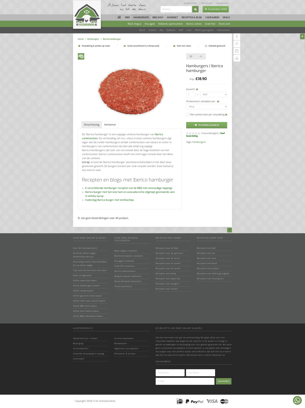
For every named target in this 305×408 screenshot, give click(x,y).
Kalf (181, 30)
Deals (226, 17)
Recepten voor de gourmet (169, 253)
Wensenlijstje (222, 3)
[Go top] (229, 230)
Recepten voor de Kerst (168, 258)
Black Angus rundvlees (125, 251)
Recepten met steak (166, 273)
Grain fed (210, 23)
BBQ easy (157, 17)
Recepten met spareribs (168, 278)
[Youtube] (237, 58)
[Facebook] (237, 36)
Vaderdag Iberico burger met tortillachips (109, 200)
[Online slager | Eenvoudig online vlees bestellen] (119, 17)
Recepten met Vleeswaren (210, 278)
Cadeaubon (212, 17)
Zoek (195, 9)
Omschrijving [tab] (91, 124)
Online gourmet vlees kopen (87, 296)
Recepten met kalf (206, 248)
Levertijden (79, 358)
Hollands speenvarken (170, 23)
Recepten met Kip (206, 253)
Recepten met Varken (208, 268)
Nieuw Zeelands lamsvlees (127, 281)
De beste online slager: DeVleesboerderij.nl (85, 255)
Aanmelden (224, 381)
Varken (152, 30)
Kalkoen (171, 30)
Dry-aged (150, 23)
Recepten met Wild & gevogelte (213, 273)
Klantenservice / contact (85, 338)
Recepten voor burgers (167, 283)
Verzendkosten (80, 348)
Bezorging (78, 343)
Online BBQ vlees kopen (85, 306)
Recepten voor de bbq (167, 248)
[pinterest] (237, 44)
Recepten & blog (192, 17)
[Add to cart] (191, 56)
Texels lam (224, 23)
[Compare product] (201, 56)
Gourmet (172, 17)
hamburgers (199, 142)
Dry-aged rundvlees (124, 261)
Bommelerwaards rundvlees (128, 256)
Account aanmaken (124, 338)
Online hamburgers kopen (86, 285)
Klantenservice (190, 3)
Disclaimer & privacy (124, 353)
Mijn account (206, 3)
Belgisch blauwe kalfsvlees (128, 276)
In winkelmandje (208, 125)
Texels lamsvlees (123, 286)
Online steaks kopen (83, 290)
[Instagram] (237, 51)
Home (81, 39)
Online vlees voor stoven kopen (89, 301)
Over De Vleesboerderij (85, 248)
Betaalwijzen (120, 343)
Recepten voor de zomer (168, 263)
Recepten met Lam (206, 258)
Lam (189, 30)
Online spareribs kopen (85, 280)
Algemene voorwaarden (126, 348)
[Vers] (81, 56)
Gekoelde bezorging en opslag (88, 353)
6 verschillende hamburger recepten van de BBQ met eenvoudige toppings (128, 188)
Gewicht (190, 89)
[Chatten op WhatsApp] (297, 400)
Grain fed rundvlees (124, 266)
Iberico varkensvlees (125, 271)
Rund (142, 30)
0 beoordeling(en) (209, 133)
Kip (161, 30)
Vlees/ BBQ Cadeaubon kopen (88, 316)
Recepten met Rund (207, 263)
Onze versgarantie (82, 275)
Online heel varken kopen (86, 311)
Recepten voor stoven (167, 289)
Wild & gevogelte (204, 30)
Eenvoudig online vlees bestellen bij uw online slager (90, 264)
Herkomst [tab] (110, 124)
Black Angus (134, 23)
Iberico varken (194, 23)
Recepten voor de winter (168, 268)
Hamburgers (141, 17)
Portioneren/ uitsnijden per (201, 101)
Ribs (127, 17)
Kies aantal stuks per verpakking (207, 114)
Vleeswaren (223, 30)
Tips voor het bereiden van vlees (90, 270)
